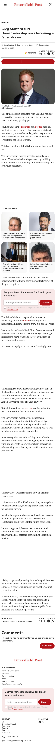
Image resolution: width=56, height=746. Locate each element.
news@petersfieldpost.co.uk (19, 741)
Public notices (8, 681)
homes (26, 320)
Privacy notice (12, 310)
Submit (45, 302)
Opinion (4, 22)
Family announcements (12, 684)
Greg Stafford (9, 45)
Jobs (4, 678)
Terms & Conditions (10, 671)
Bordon (38, 126)
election (29, 408)
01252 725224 (15, 737)
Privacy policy (8, 676)
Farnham (25, 126)
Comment (47, 646)
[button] (5, 4)
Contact (5, 673)
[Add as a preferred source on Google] (31, 53)
